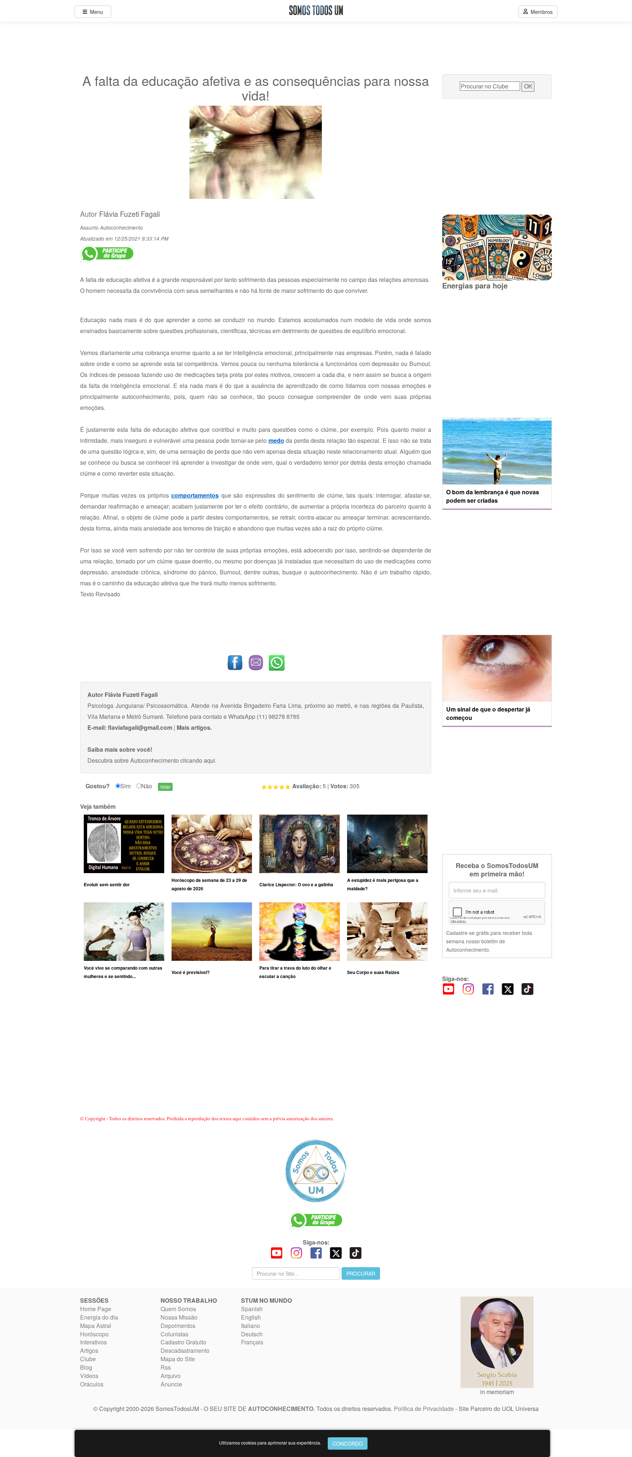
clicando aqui (197, 760)
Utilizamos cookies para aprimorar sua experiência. (270, 1442)
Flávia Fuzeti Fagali (129, 214)
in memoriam (497, 1392)
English (251, 1317)
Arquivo (171, 1375)
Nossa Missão (179, 1317)
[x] (507, 988)
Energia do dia (99, 1317)
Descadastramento (185, 1350)
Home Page (95, 1309)
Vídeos (89, 1375)
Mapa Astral (95, 1325)
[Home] (316, 1171)
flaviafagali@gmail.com (140, 727)
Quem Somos (178, 1309)
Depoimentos (178, 1325)
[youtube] (448, 988)
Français (252, 1342)
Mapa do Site (178, 1359)
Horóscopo (94, 1334)
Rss (166, 1367)
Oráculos (92, 1384)
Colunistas (174, 1334)
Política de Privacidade (424, 1408)
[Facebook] (488, 988)
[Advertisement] (255, 1054)
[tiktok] (527, 988)
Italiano (250, 1325)
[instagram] (468, 988)
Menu (95, 11)
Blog (86, 1367)
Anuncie (171, 1384)
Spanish (252, 1309)
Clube (88, 1359)
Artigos (89, 1350)
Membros (540, 11)
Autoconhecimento (121, 227)
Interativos (93, 1342)
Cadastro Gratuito (183, 1342)
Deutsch (252, 1334)
